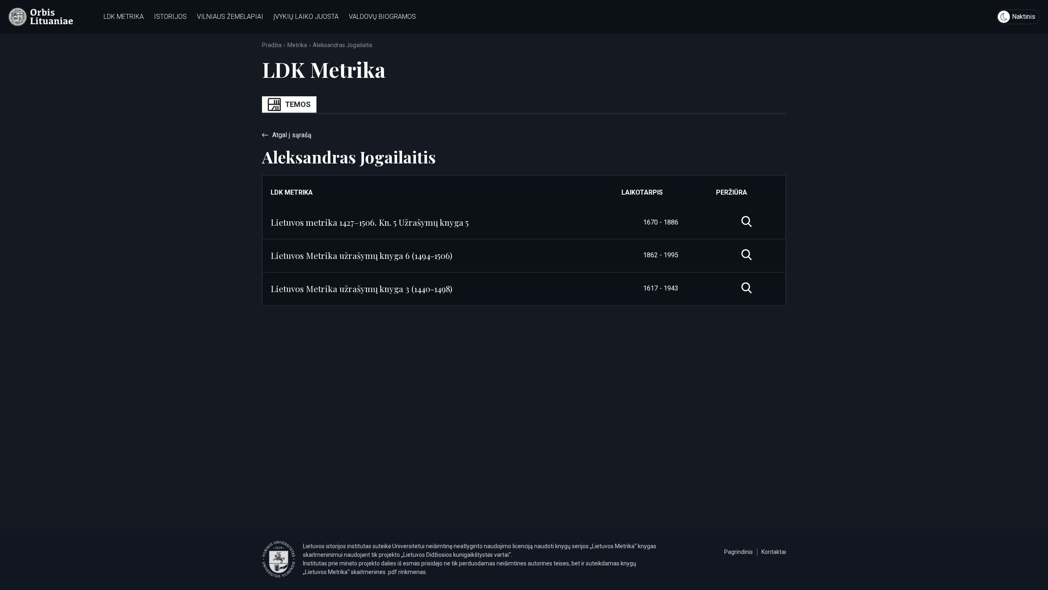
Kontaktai (773, 552)
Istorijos (170, 16)
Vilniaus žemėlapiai (230, 16)
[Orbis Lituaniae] (40, 17)
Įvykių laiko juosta (306, 16)
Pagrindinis (738, 552)
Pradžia (272, 45)
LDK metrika (124, 16)
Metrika (297, 45)
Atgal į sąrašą (292, 135)
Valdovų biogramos (382, 16)
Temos (298, 104)
